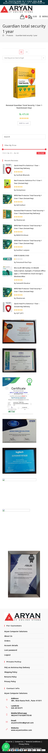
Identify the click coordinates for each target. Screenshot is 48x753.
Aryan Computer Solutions (15, 631)
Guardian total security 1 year (26, 35)
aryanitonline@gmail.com (22, 723)
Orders (7, 641)
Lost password (10, 650)
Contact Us (19, 742)
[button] (6, 746)
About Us (8, 636)
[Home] (3, 35)
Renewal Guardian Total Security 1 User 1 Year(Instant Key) (24, 106)
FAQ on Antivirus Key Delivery (17, 667)
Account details (11, 645)
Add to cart (24, 123)
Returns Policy (10, 677)
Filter (41, 153)
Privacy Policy (10, 681)
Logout (7, 655)
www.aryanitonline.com (21, 730)
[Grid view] (21, 52)
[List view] (27, 52)
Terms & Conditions (32, 742)
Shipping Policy (10, 672)
